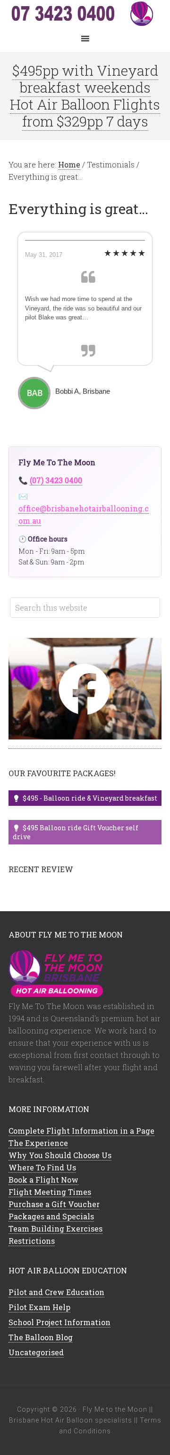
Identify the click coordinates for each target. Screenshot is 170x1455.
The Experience (38, 1143)
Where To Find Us (42, 1167)
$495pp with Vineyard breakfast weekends (85, 78)
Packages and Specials (51, 1216)
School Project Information (59, 1322)
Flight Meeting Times (49, 1192)
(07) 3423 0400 (56, 480)
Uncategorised (36, 1352)
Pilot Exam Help (39, 1307)
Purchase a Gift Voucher (54, 1204)
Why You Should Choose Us (59, 1155)
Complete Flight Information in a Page (81, 1131)
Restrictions (31, 1241)
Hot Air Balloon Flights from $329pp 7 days (85, 112)
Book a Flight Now (43, 1180)
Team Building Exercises (55, 1228)
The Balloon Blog (40, 1337)
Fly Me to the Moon (85, 14)
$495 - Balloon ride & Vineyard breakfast (90, 798)
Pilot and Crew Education (56, 1292)
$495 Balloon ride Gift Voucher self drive (75, 832)
